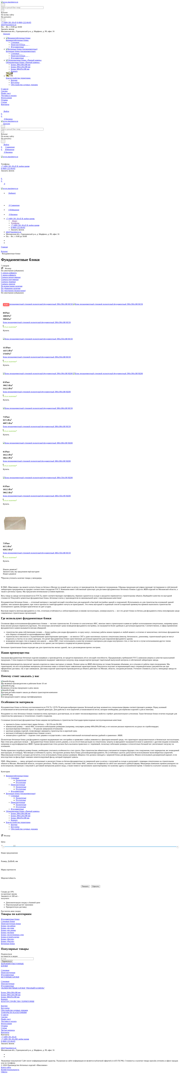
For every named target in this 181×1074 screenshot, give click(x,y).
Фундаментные (17, 791)
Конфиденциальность (10, 1070)
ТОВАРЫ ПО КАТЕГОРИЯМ (14, 1012)
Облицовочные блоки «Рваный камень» (23, 811)
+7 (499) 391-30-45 (8, 22)
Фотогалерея (6, 1023)
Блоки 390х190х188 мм (20, 813)
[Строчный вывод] (6, 296)
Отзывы (4, 1026)
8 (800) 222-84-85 (24, 22)
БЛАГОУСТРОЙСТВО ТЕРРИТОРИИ (17, 1001)
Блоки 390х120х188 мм (20, 816)
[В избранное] (4, 308)
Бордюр (14, 825)
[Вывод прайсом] (10, 296)
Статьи (4, 1028)
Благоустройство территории (18, 822)
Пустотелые (21, 782)
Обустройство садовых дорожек (24, 829)
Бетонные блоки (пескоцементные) (20, 793)
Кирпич (14, 820)
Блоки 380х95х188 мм (20, 818)
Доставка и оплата (8, 1021)
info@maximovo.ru (8, 25)
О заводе (4, 1015)
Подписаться (7, 961)
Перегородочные (18, 785)
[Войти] (2, 176)
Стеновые (15, 778)
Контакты (5, 1032)
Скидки (4, 1017)
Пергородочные (7, 984)
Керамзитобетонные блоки (17, 776)
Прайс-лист (6, 1019)
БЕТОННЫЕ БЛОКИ (10, 977)
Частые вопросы (8, 1030)
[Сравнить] (4, 310)
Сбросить (95, 886)
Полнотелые (21, 780)
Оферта (4, 1072)
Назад (14, 221)
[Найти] (3, 19)
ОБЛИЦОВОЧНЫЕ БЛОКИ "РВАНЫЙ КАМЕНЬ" (23, 988)
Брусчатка (15, 827)
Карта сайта (6, 1067)
